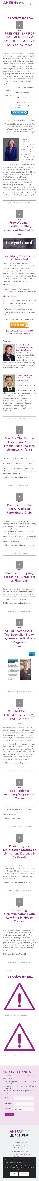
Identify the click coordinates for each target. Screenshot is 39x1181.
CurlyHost (24, 553)
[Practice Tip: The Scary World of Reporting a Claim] (19, 497)
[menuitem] (29, 4)
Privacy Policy (28, 1162)
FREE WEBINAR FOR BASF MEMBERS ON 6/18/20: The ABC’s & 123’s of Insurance (19, 39)
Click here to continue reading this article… (17, 477)
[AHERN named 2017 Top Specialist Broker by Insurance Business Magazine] (19, 622)
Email (6, 1097)
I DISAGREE (24, 1173)
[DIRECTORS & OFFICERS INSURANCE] (19, 996)
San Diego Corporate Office (20, 1151)
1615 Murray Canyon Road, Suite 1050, (19, 1154)
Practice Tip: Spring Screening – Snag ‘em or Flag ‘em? (19, 576)
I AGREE (14, 1173)
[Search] (29, 4)
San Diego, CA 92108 (20, 1156)
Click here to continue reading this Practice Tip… (19, 545)
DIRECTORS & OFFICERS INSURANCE (16, 1015)
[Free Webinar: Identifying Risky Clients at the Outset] (19, 214)
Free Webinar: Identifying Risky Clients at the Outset (19, 226)
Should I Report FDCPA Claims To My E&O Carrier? (19, 715)
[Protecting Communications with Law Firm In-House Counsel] (19, 902)
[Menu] (33, 4)
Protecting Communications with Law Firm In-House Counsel (19, 915)
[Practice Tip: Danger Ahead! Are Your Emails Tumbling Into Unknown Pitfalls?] (19, 430)
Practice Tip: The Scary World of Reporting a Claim (19, 508)
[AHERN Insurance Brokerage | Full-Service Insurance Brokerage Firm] (16, 4)
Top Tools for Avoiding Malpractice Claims (19, 794)
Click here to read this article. (12, 818)
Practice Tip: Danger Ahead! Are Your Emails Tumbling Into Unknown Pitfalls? (19, 444)
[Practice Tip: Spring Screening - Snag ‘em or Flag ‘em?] (19, 565)
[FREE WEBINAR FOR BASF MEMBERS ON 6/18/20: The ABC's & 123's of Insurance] (19, 25)
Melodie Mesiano (24, 203)
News (19, 30)
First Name (8, 1103)
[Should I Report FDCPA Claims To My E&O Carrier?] (19, 703)
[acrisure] (19, 1135)
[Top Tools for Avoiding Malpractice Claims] (19, 782)
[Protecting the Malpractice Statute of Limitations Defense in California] (19, 838)
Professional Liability (10, 1055)
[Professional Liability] (19, 1037)
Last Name (8, 1108)
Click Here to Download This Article (15, 954)
